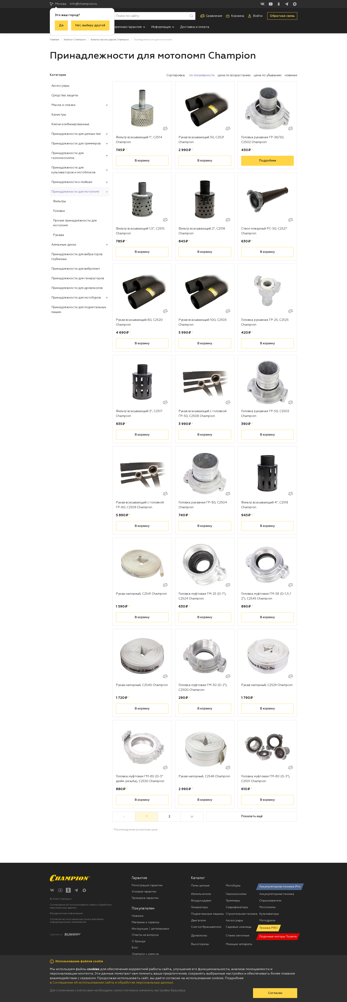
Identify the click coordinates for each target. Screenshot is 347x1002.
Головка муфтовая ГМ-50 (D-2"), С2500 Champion (203, 687)
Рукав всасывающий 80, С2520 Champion (139, 322)
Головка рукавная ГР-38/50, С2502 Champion (262, 140)
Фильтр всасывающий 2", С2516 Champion (202, 231)
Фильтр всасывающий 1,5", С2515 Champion (140, 231)
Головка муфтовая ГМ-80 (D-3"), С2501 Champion (265, 779)
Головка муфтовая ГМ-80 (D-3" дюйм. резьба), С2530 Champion (140, 779)
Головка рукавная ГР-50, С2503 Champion (265, 414)
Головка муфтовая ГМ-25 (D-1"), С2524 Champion (202, 596)
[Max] (295, 4)
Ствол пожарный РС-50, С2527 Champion (264, 231)
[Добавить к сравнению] (165, 128)
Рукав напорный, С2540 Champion (142, 685)
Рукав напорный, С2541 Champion (141, 593)
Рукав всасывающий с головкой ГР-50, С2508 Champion (203, 414)
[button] (144, 27)
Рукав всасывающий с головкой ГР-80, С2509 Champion (140, 505)
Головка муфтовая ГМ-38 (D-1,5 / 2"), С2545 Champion (266, 596)
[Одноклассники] (279, 4)
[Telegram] (287, 4)
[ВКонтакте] (263, 4)
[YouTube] (271, 4)
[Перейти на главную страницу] (70, 878)
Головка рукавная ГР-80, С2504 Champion (203, 505)
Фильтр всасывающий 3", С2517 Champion (139, 414)
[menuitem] (125, 27)
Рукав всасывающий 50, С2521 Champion (201, 140)
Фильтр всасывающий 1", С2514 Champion (139, 140)
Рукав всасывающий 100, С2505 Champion (203, 322)
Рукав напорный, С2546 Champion (204, 776)
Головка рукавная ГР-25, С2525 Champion (265, 322)
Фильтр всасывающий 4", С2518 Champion (264, 505)
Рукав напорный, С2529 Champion (267, 685)
